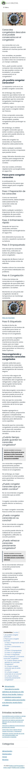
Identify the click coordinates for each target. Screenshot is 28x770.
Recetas (5, 760)
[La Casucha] (9, 2)
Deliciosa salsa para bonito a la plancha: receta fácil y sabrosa (13, 702)
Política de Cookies (18, 768)
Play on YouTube (8, 318)
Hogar (4, 757)
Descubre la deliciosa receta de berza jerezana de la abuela (13, 726)
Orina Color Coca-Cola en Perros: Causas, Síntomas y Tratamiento (12, 730)
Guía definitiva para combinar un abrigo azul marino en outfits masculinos (14, 717)
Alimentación (10, 686)
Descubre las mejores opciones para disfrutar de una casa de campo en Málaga (13, 721)
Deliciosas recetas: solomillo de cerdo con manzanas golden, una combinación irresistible (13, 735)
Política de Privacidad (16, 766)
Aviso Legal (7, 768)
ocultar (16, 632)
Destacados (7, 754)
